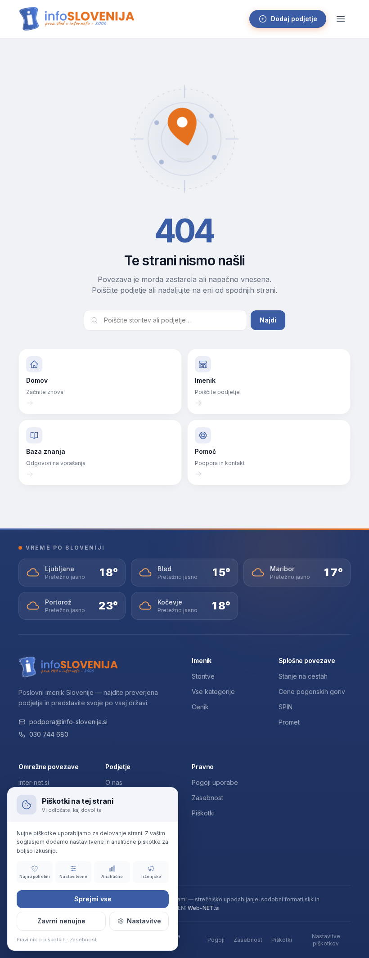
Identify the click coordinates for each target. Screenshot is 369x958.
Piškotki (203, 813)
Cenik (200, 707)
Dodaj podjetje (294, 18)
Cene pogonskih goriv (312, 691)
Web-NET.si (204, 907)
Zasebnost (207, 797)
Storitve (203, 676)
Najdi (268, 320)
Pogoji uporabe (215, 782)
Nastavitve (144, 921)
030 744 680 (48, 734)
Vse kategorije (213, 691)
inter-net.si (33, 782)
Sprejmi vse (93, 899)
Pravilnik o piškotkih (41, 939)
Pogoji (216, 939)
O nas (113, 782)
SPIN (285, 707)
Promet (289, 722)
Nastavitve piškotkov (326, 940)
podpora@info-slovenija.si (68, 721)
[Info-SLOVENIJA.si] (76, 18)
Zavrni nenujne (61, 921)
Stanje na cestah (303, 676)
